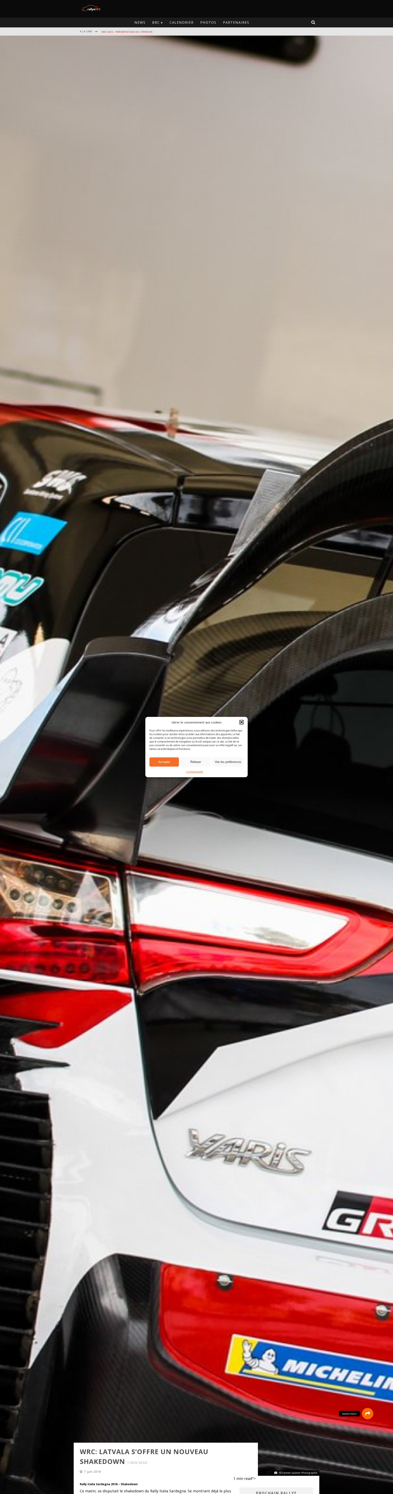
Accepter (164, 762)
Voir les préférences (228, 762)
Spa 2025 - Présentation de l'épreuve (127, 31)
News (140, 22)
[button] (241, 722)
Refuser (195, 762)
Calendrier (182, 22)
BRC (156, 22)
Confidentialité (194, 771)
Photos (208, 22)
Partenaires (236, 22)
